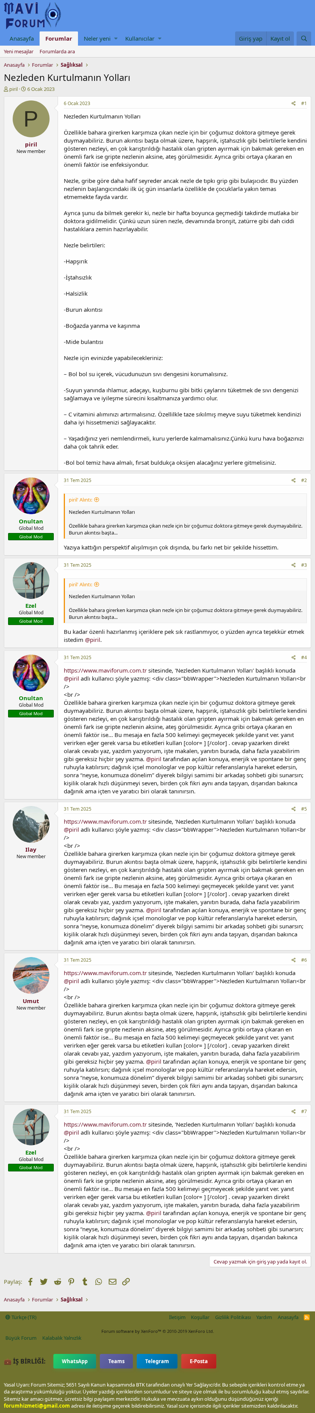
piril (13, 89)
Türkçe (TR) (23, 1317)
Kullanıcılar (139, 38)
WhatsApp (75, 1361)
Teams (116, 1361)
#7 (304, 1111)
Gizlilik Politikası (233, 1317)
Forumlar (58, 38)
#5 (304, 809)
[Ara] (304, 38)
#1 (304, 103)
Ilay (30, 849)
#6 (304, 960)
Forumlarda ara (57, 51)
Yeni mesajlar (18, 51)
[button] (115, 38)
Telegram (157, 1361)
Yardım (264, 1317)
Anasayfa (22, 38)
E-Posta (199, 1361)
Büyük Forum (20, 1337)
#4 (304, 657)
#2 (304, 480)
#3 (304, 565)
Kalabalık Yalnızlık (61, 1337)
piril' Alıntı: (80, 499)
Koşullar (200, 1317)
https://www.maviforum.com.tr (105, 670)
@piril (92, 639)
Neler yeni (97, 38)
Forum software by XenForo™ (157, 1331)
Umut (31, 1001)
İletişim (177, 1317)
